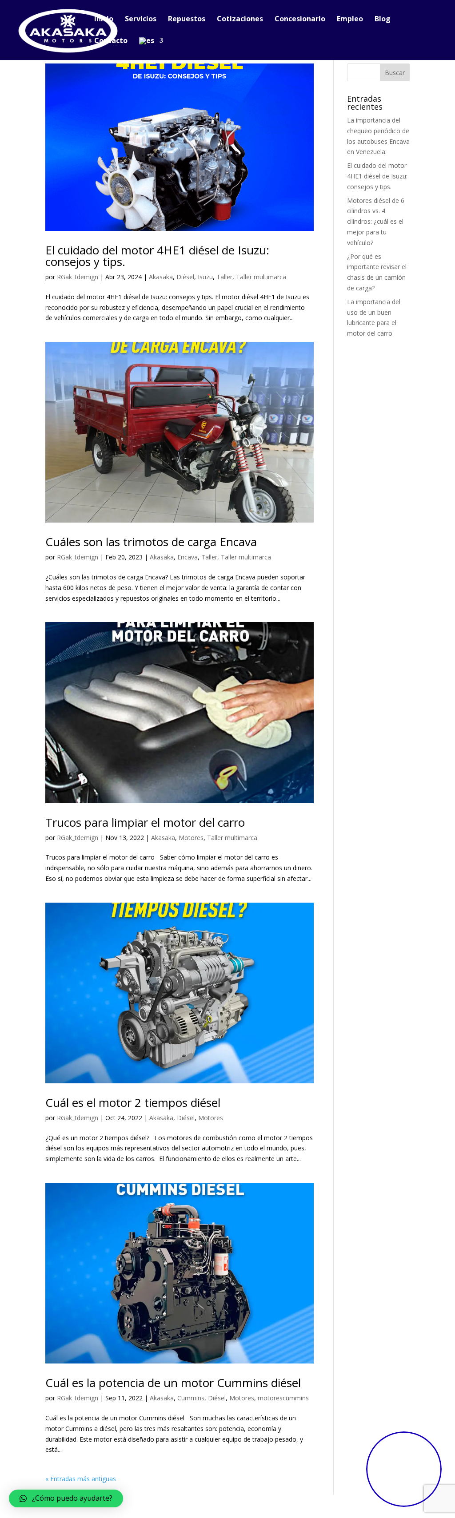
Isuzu (205, 277)
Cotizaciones (240, 20)
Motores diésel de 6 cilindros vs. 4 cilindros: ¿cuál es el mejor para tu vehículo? (375, 221)
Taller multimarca (261, 277)
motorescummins (283, 1398)
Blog (383, 20)
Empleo (350, 20)
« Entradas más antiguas (80, 1478)
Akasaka (161, 277)
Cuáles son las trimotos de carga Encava (151, 542)
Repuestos (186, 20)
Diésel (185, 277)
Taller (224, 277)
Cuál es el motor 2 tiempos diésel (132, 1102)
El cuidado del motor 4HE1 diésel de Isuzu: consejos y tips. (157, 256)
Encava (187, 557)
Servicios (140, 20)
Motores (191, 837)
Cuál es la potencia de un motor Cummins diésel (173, 1383)
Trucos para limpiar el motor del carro (145, 822)
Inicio (103, 20)
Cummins (190, 1398)
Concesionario (300, 20)
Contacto (111, 41)
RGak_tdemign (77, 277)
